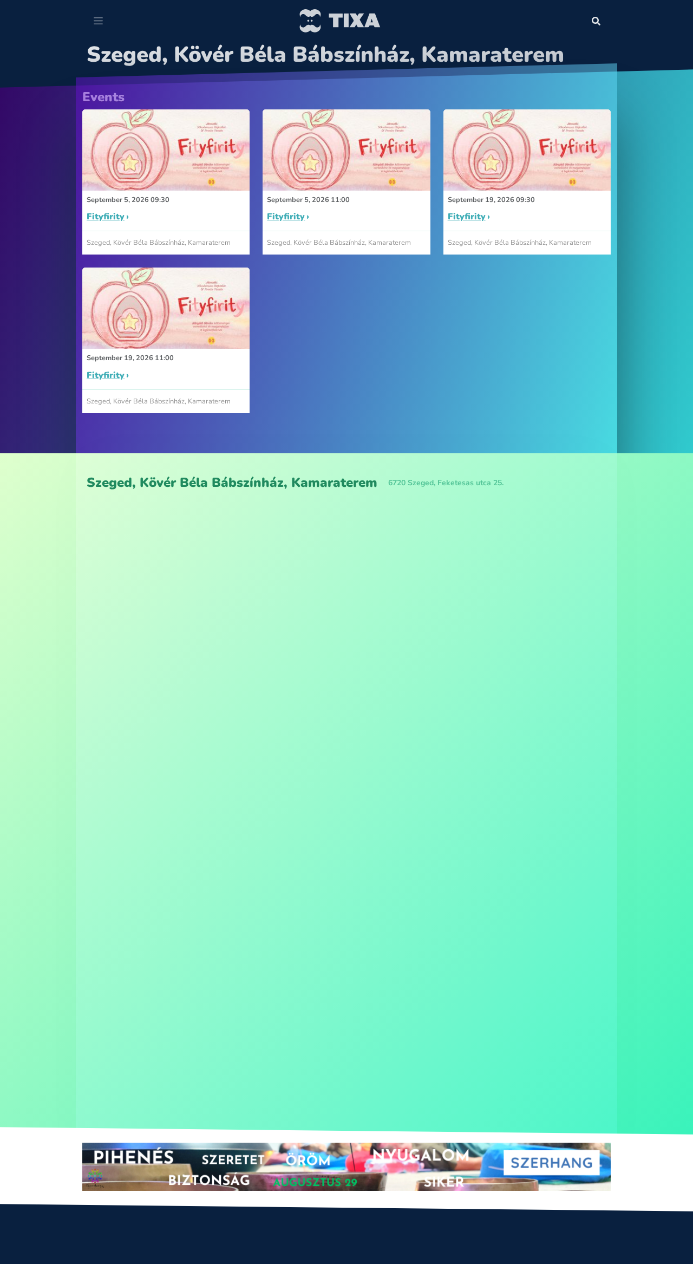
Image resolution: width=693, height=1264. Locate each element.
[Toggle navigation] (98, 21)
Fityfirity (106, 217)
